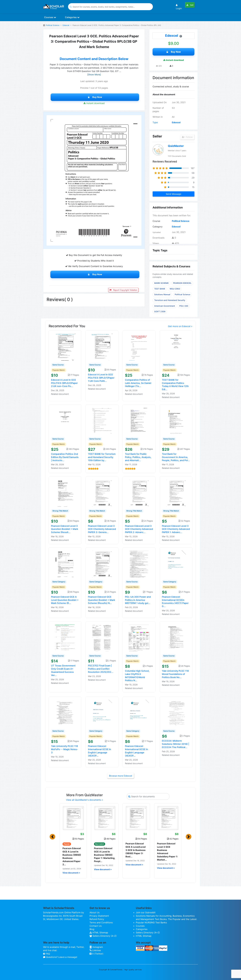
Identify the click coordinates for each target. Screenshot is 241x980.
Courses (49, 17)
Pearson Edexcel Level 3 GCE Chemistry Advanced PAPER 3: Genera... (102, 529)
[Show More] (94, 74)
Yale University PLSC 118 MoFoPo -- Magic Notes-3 (64, 749)
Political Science (52, 25)
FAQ (47, 953)
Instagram (97, 947)
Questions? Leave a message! (61, 957)
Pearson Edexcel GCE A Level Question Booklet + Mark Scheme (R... (65, 600)
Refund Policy (97, 919)
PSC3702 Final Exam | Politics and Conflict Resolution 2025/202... (100, 668)
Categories (71, 17)
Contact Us (96, 925)
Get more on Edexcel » (180, 326)
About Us (94, 912)
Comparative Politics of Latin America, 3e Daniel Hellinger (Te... (138, 383)
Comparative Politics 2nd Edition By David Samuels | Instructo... (65, 457)
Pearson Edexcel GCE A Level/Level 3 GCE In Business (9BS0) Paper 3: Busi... (136, 850)
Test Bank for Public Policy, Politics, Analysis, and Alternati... (138, 457)
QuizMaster (176, 146)
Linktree (96, 950)
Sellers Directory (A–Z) (104, 935)
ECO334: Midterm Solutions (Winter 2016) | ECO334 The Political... (175, 744)
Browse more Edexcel (120, 775)
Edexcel (66, 25)
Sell (191, 5)
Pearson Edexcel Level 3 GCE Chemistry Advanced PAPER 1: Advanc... (176, 529)
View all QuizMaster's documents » (84, 799)
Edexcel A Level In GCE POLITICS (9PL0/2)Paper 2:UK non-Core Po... (64, 383)
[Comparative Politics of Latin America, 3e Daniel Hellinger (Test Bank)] (139, 346)
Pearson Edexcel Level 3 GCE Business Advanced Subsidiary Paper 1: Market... (167, 851)
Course (156, 221)
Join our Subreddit (146, 912)
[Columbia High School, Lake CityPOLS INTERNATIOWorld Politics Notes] (139, 637)
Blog (92, 929)
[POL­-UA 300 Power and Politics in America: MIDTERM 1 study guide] (139, 563)
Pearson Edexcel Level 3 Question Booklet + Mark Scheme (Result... (64, 529)
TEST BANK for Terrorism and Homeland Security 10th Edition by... (101, 457)
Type (155, 122)
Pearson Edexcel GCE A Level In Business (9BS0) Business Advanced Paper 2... (71, 856)
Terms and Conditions (101, 922)
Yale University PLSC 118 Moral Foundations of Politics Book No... (175, 674)
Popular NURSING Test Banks (151, 922)
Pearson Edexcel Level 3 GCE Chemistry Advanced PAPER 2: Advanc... (139, 529)
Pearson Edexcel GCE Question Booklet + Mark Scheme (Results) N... (101, 600)
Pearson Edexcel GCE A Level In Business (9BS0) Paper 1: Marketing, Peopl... (104, 855)
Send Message (173, 194)
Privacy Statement (99, 915)
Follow (189, 137)
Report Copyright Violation (125, 290)
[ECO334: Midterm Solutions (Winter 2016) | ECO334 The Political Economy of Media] (176, 712)
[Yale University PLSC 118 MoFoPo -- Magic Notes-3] (65, 712)
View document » (71, 873)
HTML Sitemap (100, 932)
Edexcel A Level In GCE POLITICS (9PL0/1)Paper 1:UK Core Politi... (101, 377)
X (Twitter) (97, 953)
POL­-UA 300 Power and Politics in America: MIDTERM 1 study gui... (138, 600)
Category (157, 226)
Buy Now (97, 97)
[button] (52, 837)
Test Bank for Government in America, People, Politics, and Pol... (176, 457)
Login (179, 8)
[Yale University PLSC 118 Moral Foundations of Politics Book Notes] (176, 637)
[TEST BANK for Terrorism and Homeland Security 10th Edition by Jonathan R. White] (102, 420)
